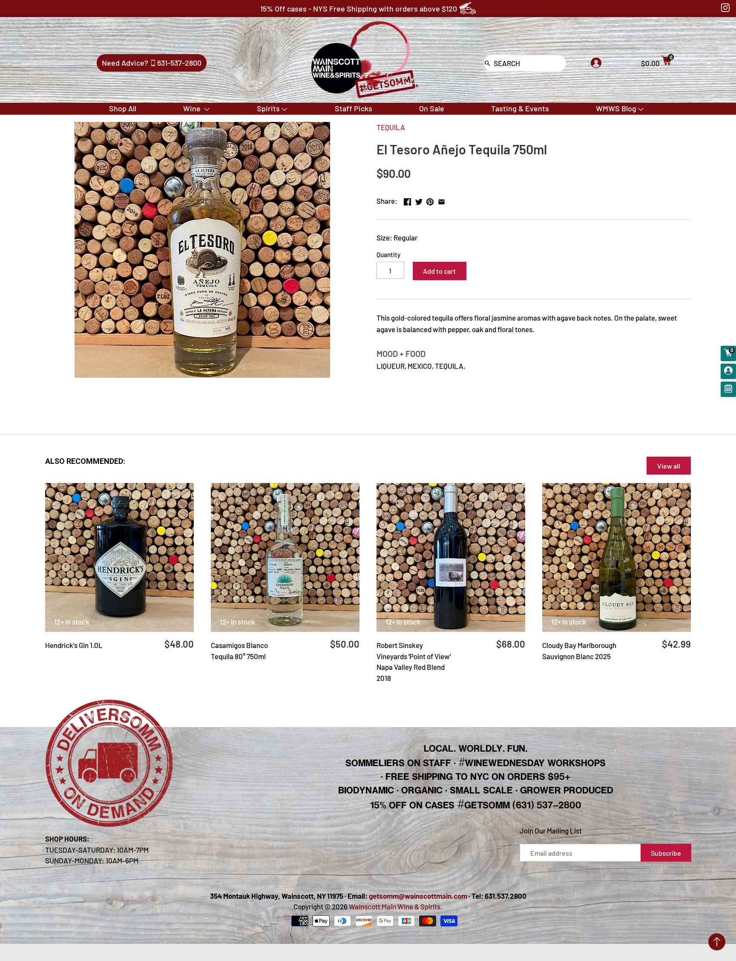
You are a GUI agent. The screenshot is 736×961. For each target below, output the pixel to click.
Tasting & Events (520, 108)
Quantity (388, 254)
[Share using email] (441, 200)
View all (668, 466)
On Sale (431, 108)
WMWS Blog (616, 108)
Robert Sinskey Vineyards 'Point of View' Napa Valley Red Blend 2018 (414, 661)
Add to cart (439, 271)
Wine (192, 108)
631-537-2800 (179, 62)
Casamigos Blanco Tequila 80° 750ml (239, 650)
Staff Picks (353, 108)
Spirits (268, 108)
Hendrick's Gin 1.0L (74, 645)
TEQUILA (391, 127)
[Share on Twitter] (419, 200)
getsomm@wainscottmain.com (418, 896)
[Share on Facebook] (407, 200)
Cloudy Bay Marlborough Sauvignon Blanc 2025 (579, 650)
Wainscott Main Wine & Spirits (394, 906)
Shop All (122, 108)
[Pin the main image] (430, 200)
